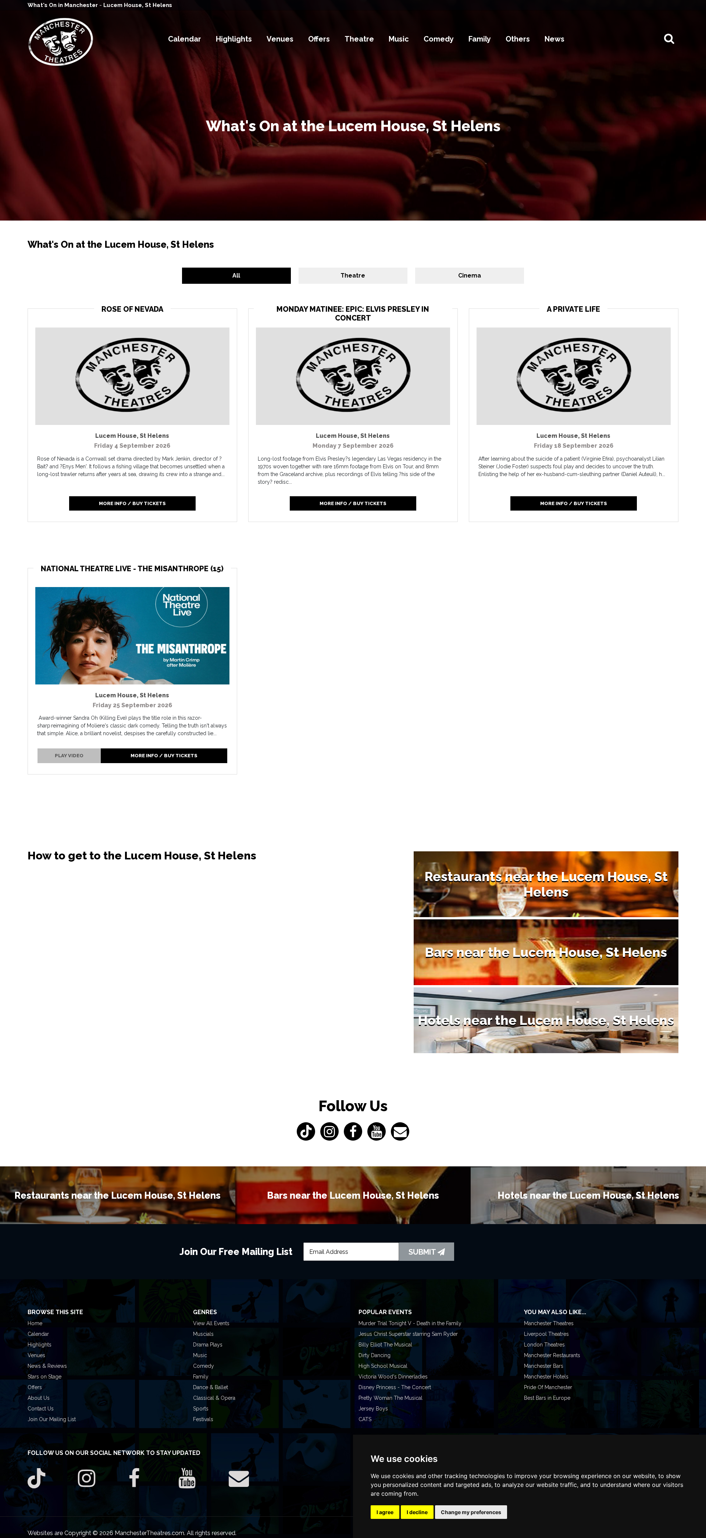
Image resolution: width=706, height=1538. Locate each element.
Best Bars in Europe (547, 1398)
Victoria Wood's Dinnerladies (393, 1377)
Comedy (203, 1366)
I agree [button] (385, 1512)
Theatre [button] (359, 39)
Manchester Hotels (546, 1377)
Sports (200, 1409)
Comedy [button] (439, 39)
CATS (365, 1419)
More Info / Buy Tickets (132, 503)
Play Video (69, 755)
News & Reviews (47, 1366)
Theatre (353, 275)
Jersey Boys (373, 1409)
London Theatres (544, 1345)
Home (35, 1323)
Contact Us (41, 1409)
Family (200, 1377)
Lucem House (132, 435)
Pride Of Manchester (548, 1387)
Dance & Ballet (210, 1387)
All (297, 275)
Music (200, 1355)
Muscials (203, 1334)
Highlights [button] (234, 39)
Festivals (203, 1419)
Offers (35, 1387)
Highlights (39, 1345)
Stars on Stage (44, 1377)
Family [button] (479, 39)
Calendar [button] (184, 39)
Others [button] (518, 39)
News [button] (554, 39)
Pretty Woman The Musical (390, 1398)
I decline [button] (417, 1512)
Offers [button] (319, 39)
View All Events (211, 1323)
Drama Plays (207, 1345)
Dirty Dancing (375, 1355)
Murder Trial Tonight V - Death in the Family (410, 1323)
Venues (36, 1355)
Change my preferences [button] (471, 1512)
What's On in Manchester (63, 5)
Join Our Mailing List (52, 1419)
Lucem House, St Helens (137, 5)
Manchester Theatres (549, 1323)
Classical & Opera (214, 1398)
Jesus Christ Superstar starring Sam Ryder (408, 1334)
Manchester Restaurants (552, 1355)
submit (423, 1252)
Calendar (38, 1334)
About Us (39, 1398)
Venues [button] (280, 39)
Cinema (408, 275)
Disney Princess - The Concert (395, 1387)
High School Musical (383, 1366)
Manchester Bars (543, 1366)
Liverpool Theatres (546, 1334)
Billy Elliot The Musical (385, 1345)
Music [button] (399, 39)
